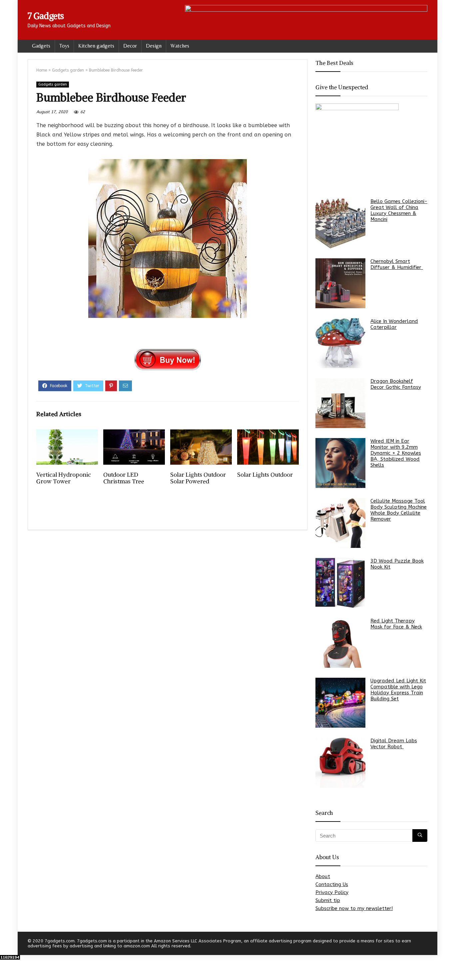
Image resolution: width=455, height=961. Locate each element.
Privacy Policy (331, 892)
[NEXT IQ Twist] (448, 944)
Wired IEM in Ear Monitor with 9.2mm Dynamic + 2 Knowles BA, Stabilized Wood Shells (395, 453)
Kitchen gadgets (96, 46)
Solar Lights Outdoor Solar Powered (198, 478)
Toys (64, 46)
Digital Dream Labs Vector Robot (393, 744)
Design (154, 46)
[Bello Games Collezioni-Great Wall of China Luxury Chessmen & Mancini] (340, 223)
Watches (180, 46)
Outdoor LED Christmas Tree (123, 478)
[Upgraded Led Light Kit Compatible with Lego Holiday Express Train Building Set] (340, 703)
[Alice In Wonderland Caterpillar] (340, 343)
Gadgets (41, 46)
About (322, 876)
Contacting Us (331, 884)
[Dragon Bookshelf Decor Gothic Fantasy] (340, 403)
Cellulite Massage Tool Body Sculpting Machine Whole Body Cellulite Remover (398, 510)
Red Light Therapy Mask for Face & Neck (396, 624)
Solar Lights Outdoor (265, 474)
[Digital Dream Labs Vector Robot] (340, 763)
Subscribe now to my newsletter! (354, 908)
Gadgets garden (68, 70)
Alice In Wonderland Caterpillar (394, 324)
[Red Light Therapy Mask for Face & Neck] (340, 643)
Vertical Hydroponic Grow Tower (63, 478)
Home (41, 70)
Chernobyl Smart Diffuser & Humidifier (396, 264)
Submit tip (327, 900)
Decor (130, 46)
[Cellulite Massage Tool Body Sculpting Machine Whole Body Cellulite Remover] (340, 523)
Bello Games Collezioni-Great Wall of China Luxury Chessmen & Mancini (398, 210)
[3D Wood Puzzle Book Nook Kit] (340, 583)
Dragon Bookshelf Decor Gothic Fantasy (395, 384)
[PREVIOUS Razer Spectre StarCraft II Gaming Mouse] (6, 944)
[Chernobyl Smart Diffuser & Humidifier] (340, 283)
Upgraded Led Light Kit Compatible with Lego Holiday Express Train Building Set (398, 690)
